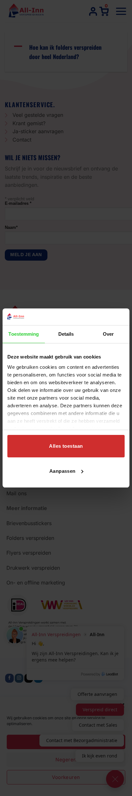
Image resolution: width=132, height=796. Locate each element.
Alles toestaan (66, 446)
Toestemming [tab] (23, 334)
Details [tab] (66, 334)
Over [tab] (108, 334)
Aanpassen (62, 471)
